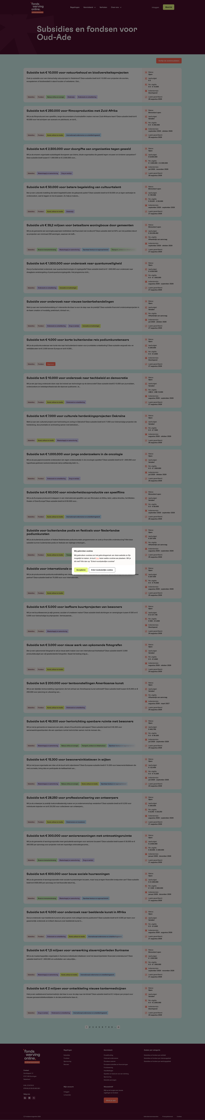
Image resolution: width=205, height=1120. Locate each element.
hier (97, 558)
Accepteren (81, 570)
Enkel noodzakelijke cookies (102, 570)
